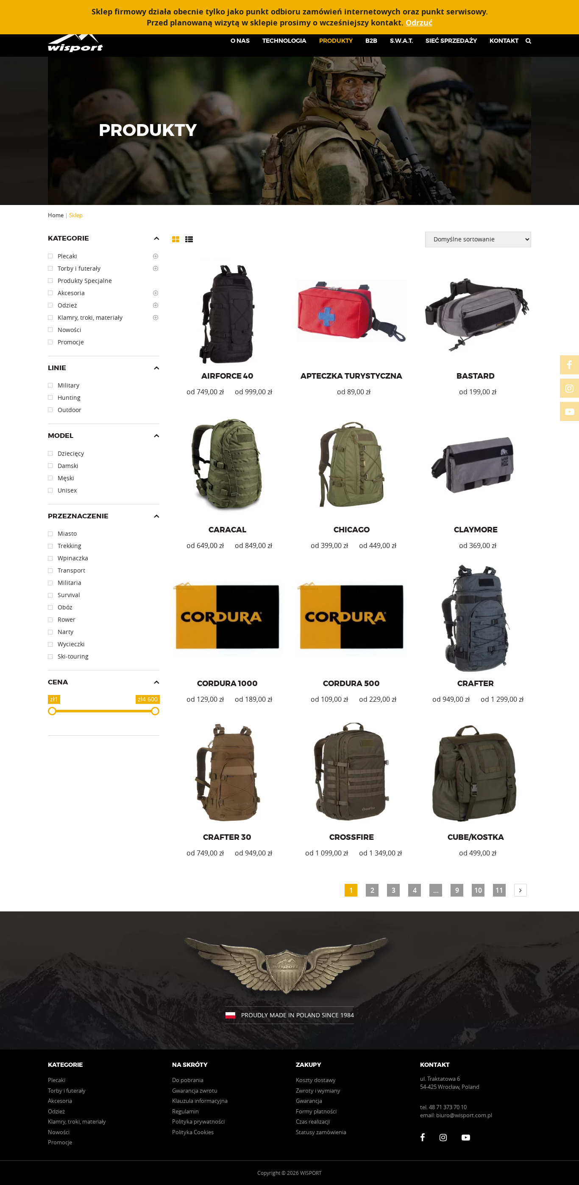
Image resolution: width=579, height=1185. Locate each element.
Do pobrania (187, 1080)
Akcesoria (60, 1101)
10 (478, 890)
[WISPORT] (78, 41)
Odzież (56, 1111)
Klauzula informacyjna (200, 1101)
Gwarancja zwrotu (194, 1090)
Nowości (59, 1132)
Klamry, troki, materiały (77, 1121)
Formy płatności (316, 1111)
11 (499, 890)
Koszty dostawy (316, 1080)
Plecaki (56, 1080)
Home (56, 215)
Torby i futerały (67, 1090)
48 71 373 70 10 (448, 1107)
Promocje (60, 1142)
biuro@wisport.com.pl (464, 1115)
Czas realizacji (313, 1121)
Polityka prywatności (198, 1121)
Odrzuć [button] (419, 22)
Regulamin (185, 1111)
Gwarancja (309, 1101)
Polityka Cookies (193, 1132)
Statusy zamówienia (321, 1132)
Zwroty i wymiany (318, 1090)
